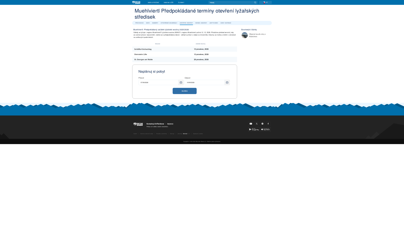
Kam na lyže (168, 2)
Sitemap (172, 133)
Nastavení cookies (198, 133)
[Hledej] (255, 2)
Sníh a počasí (153, 2)
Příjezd (141, 78)
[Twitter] (256, 123)
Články (181, 2)
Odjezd (187, 78)
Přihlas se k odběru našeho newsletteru (157, 126)
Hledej (185, 91)
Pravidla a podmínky (161, 133)
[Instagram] (262, 123)
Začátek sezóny (186, 23)
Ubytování (214, 23)
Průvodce (139, 23)
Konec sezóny (201, 23)
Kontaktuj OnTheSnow (155, 124)
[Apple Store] (265, 129)
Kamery (155, 23)
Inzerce (170, 124)
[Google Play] (254, 129)
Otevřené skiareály (169, 23)
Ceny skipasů (226, 23)
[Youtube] (251, 123)
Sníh (148, 23)
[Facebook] (268, 123)
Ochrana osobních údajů (146, 133)
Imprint (135, 133)
